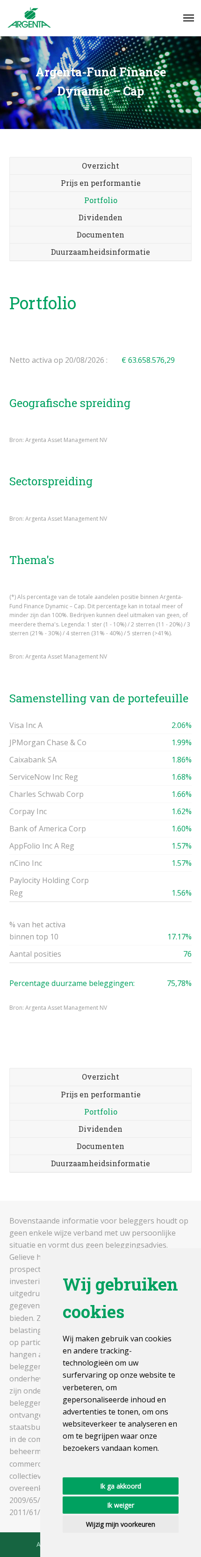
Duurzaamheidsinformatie (100, 252)
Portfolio (100, 200)
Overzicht (100, 165)
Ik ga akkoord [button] (120, 1486)
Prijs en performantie (101, 183)
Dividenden (100, 217)
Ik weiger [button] (120, 1505)
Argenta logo (29, 18)
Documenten (100, 234)
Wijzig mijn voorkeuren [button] (120, 1524)
